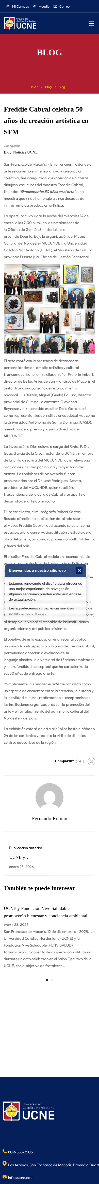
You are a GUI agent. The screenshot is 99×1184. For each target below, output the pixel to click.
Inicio (34, 87)
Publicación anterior (25, 847)
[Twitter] (91, 761)
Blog (48, 87)
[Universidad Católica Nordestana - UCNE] (20, 23)
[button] (47, 980)
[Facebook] (80, 761)
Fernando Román (49, 818)
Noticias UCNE (25, 152)
